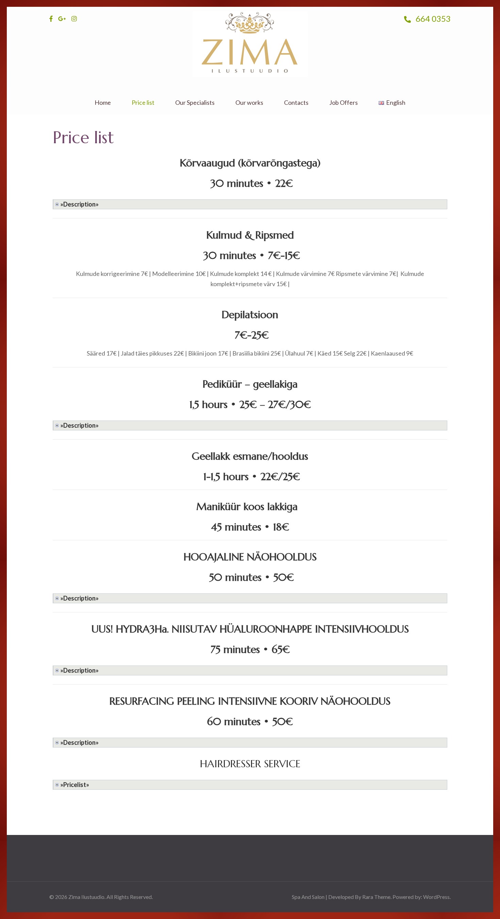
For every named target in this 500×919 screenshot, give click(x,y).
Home (103, 102)
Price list (143, 102)
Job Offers (343, 102)
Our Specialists (195, 102)
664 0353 (432, 18)
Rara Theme (376, 896)
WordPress (436, 896)
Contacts (296, 102)
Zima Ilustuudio (86, 896)
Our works (249, 102)
